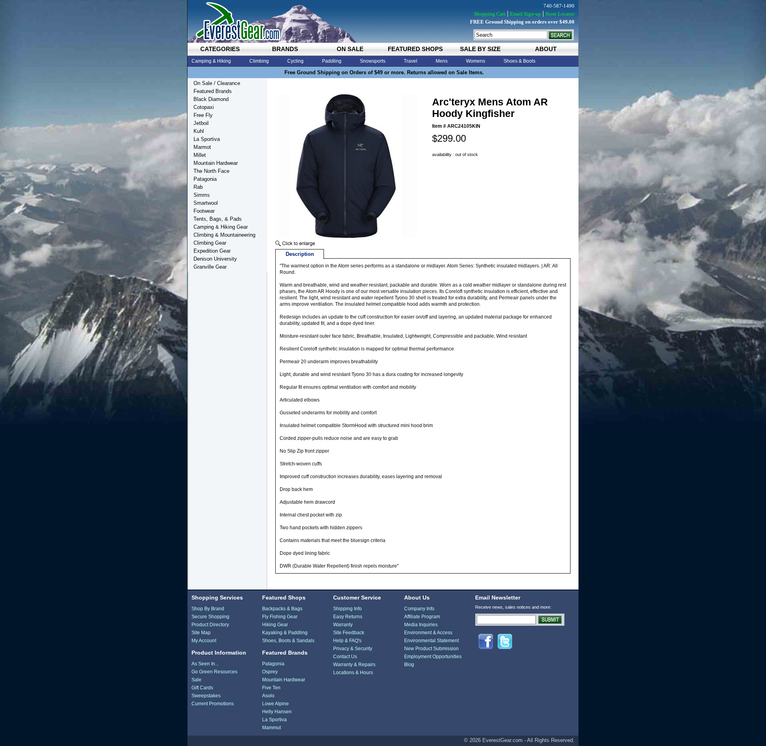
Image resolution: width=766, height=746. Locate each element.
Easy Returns (347, 616)
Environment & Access (428, 632)
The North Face (211, 171)
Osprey (270, 672)
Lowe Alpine (275, 703)
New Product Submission (431, 648)
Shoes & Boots (519, 61)
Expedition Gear (212, 251)
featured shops (415, 49)
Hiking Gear (275, 624)
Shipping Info (347, 608)
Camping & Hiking (211, 61)
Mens (442, 61)
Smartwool (205, 203)
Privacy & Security (352, 648)
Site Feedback (348, 632)
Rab (198, 187)
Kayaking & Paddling (285, 632)
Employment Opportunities (433, 656)
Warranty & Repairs (354, 664)
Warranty (343, 624)
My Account (204, 640)
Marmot (202, 147)
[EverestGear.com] (383, 21)
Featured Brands (212, 91)
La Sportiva (206, 139)
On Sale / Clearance (216, 83)
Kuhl (198, 131)
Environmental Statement (431, 640)
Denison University (215, 259)
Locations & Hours (353, 672)
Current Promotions (213, 703)
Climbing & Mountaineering (224, 235)
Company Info (419, 608)
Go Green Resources (214, 672)
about (546, 49)
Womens (475, 61)
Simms (201, 195)
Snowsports (372, 61)
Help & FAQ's (347, 640)
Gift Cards (202, 688)
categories (220, 49)
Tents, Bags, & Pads (217, 219)
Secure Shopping (210, 616)
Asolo (268, 696)
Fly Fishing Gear (280, 616)
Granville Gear (210, 267)
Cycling (295, 61)
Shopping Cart (489, 14)
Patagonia (205, 179)
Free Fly (203, 115)
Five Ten (271, 688)
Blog (409, 664)
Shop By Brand (208, 608)
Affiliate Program (422, 616)
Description (300, 254)
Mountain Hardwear (215, 163)
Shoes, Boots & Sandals (288, 640)
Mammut (271, 727)
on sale (350, 49)
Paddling (332, 61)
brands (285, 49)
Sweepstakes (206, 696)
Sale (196, 680)
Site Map (201, 632)
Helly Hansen (277, 711)
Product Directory (210, 624)
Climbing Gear (209, 243)
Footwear (204, 211)
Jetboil (201, 123)
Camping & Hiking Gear (220, 227)
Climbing (259, 61)
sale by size (480, 49)
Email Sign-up (525, 14)
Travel (410, 61)
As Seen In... (205, 664)
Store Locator (559, 14)
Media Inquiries (421, 624)
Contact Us (345, 656)
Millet (199, 155)
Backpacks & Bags (282, 608)
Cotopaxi (203, 107)
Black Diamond (211, 99)
